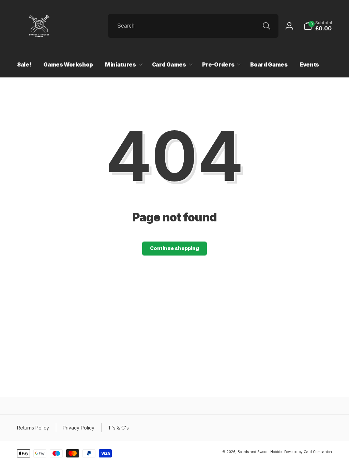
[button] (318, 26)
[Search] (266, 26)
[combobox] (193, 26)
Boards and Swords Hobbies (260, 452)
